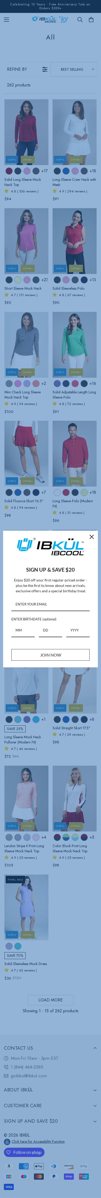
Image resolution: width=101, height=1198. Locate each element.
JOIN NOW (50, 654)
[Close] (91, 537)
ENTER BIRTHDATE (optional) (33, 619)
